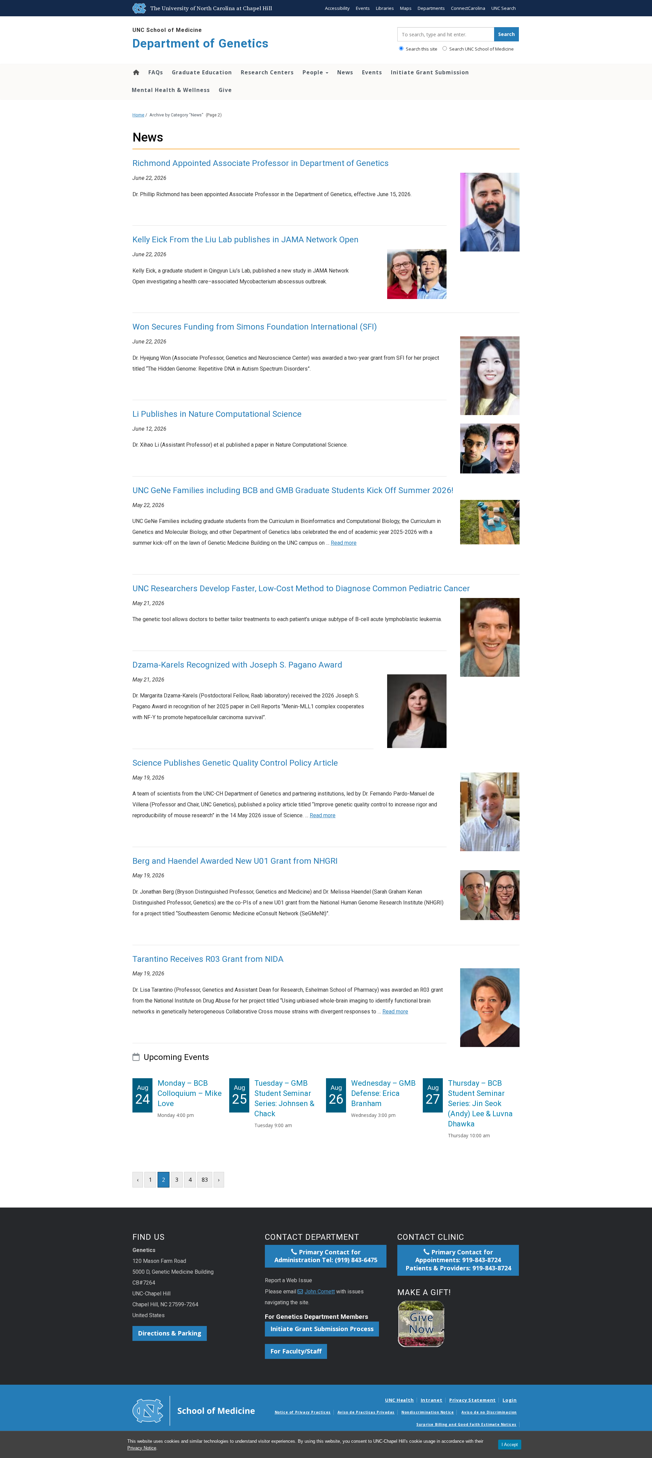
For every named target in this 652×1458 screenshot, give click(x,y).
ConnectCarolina (468, 8)
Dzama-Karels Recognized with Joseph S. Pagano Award (237, 665)
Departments (431, 8)
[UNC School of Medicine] (193, 1410)
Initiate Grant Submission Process (322, 1329)
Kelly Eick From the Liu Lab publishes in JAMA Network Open (245, 239)
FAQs (155, 72)
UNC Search (503, 8)
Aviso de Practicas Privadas (366, 1412)
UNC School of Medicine (167, 30)
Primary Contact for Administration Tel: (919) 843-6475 (325, 1256)
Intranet (431, 1400)
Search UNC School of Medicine (481, 49)
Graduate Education (202, 72)
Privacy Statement (472, 1400)
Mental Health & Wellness (171, 90)
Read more (344, 543)
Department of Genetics (200, 44)
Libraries (385, 8)
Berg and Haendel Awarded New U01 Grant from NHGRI (235, 861)
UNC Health (399, 1400)
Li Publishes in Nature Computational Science (217, 414)
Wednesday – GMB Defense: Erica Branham (383, 1093)
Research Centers (267, 72)
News (345, 72)
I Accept (510, 1444)
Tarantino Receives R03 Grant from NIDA (208, 959)
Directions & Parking (169, 1333)
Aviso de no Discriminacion (489, 1412)
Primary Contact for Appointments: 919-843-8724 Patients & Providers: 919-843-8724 (458, 1260)
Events (363, 8)
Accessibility (337, 8)
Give (225, 90)
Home (135, 72)
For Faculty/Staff (296, 1351)
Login (510, 1400)
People (314, 72)
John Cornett (320, 1291)
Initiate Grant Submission (430, 72)
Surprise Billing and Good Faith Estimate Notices (466, 1424)
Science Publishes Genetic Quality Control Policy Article (235, 763)
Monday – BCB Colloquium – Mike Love (190, 1093)
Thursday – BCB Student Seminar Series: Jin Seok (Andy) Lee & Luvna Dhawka (480, 1103)
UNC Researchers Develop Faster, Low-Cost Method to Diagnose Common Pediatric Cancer (301, 588)
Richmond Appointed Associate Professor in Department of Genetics (260, 163)
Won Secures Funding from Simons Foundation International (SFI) (254, 327)
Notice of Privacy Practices (303, 1412)
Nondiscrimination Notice (427, 1412)
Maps (406, 8)
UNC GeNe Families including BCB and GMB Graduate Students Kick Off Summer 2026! (292, 490)
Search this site (421, 49)
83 (205, 1179)
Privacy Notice (141, 1448)
